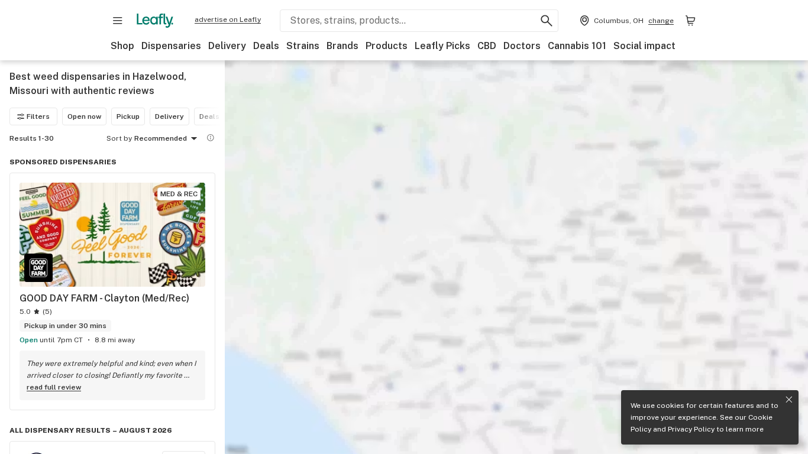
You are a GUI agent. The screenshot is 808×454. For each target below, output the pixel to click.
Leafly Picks (442, 45)
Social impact (644, 45)
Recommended (160, 138)
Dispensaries (171, 45)
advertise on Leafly (228, 19)
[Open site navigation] (118, 21)
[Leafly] (155, 21)
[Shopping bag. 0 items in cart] (690, 21)
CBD (486, 45)
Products (387, 45)
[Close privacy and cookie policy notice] (789, 399)
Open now (84, 116)
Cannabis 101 (577, 45)
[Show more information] (210, 137)
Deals (266, 45)
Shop (122, 45)
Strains (302, 45)
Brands (342, 45)
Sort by (119, 138)
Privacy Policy (691, 429)
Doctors (522, 45)
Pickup (128, 116)
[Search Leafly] (546, 20)
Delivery (227, 45)
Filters (38, 116)
